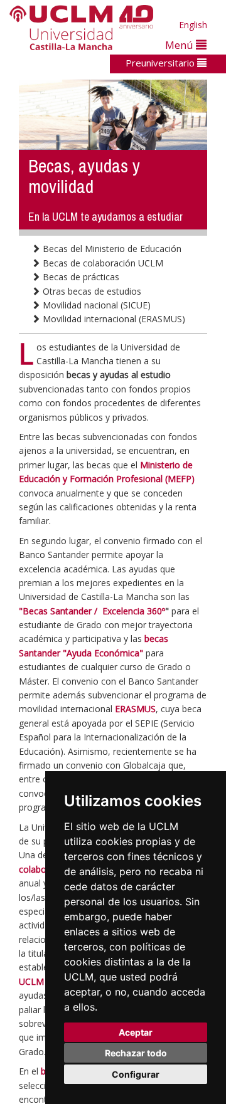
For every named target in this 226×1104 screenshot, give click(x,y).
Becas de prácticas (79, 277)
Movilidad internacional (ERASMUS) (112, 319)
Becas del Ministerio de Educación (110, 249)
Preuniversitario (161, 62)
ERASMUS (135, 709)
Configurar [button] (135, 1074)
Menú (180, 45)
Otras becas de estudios (90, 291)
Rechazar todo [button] (136, 1053)
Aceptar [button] (136, 1032)
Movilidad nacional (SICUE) (95, 305)
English (193, 25)
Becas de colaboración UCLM (101, 263)
